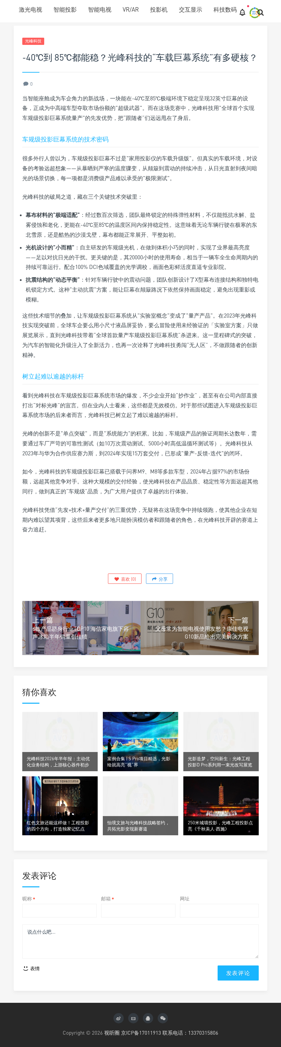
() (128, 579)
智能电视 (99, 9)
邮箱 (107, 898)
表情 (34, 968)
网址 (185, 898)
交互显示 (190, 9)
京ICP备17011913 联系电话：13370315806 (169, 1033)
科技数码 (225, 9)
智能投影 (65, 9)
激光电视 (30, 9)
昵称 (28, 898)
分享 (163, 579)
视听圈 (112, 1033)
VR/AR (131, 9)
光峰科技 (33, 41)
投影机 (159, 9)
